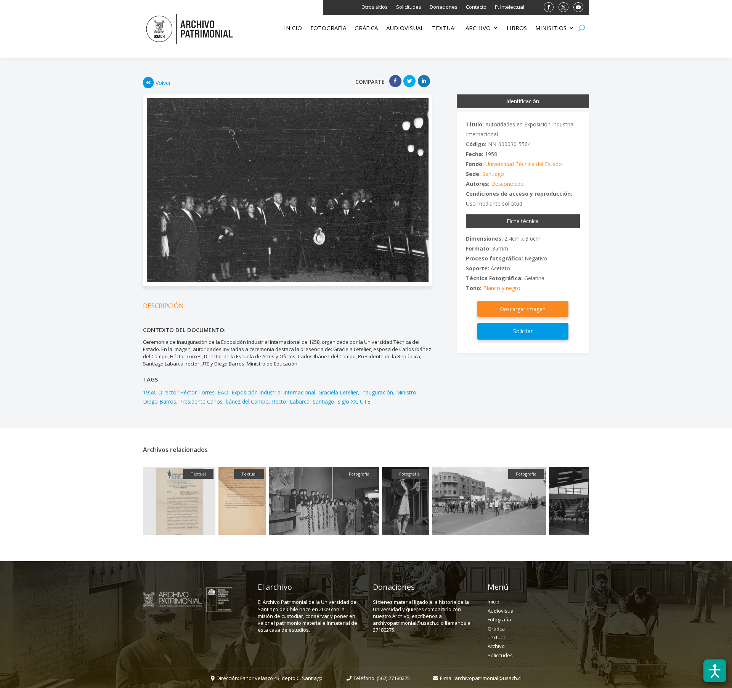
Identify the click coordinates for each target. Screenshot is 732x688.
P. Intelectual (509, 7)
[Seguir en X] (563, 7)
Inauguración (377, 392)
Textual (444, 28)
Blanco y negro (501, 288)
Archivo (478, 28)
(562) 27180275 (393, 678)
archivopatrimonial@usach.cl (488, 678)
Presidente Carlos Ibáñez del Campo (224, 401)
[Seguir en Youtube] (578, 7)
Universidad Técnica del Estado (523, 164)
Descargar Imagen (523, 309)
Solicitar (523, 331)
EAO (223, 392)
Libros (517, 28)
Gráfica (366, 28)
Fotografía (328, 28)
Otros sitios (374, 7)
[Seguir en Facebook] (549, 7)
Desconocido (507, 183)
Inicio (293, 28)
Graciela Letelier (338, 392)
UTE (365, 401)
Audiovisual (405, 28)
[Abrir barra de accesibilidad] (714, 670)
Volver (163, 82)
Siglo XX (347, 401)
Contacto (476, 7)
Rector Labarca (291, 401)
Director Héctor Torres (186, 392)
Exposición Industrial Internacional (273, 392)
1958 (149, 392)
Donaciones (444, 7)
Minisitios (551, 28)
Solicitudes (408, 7)
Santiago (323, 401)
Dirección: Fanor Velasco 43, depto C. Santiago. (270, 678)
